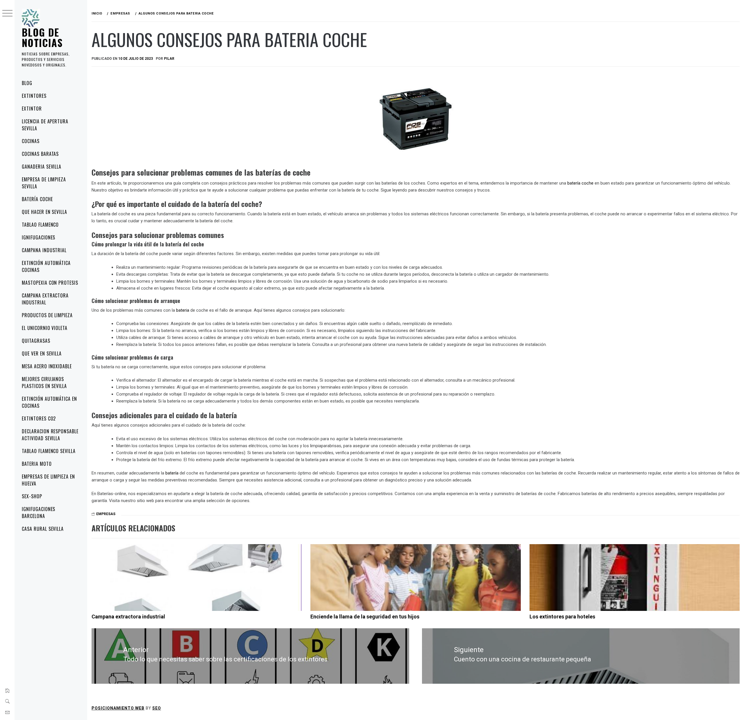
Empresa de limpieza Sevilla (44, 183)
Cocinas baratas (40, 153)
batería (171, 473)
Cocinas (31, 141)
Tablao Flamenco (40, 224)
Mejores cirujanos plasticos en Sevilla (44, 382)
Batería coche (37, 199)
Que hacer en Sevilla (44, 211)
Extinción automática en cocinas (49, 402)
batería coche (580, 183)
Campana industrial (44, 250)
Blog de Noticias (42, 37)
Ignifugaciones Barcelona (38, 512)
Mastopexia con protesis (50, 282)
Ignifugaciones (38, 237)
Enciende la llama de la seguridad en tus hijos (364, 616)
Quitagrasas (36, 340)
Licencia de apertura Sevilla (45, 125)
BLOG (27, 83)
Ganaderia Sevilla (41, 166)
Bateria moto (37, 463)
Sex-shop (32, 496)
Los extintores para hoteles (562, 616)
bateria (182, 310)
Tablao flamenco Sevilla (49, 450)
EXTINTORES (34, 95)
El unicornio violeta (44, 327)
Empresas (105, 514)
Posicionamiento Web (118, 708)
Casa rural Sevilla (43, 528)
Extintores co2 (39, 418)
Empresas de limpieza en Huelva (48, 480)
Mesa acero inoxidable (47, 366)
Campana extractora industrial (45, 299)
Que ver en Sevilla (42, 353)
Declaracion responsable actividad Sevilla (50, 435)
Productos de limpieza (47, 315)
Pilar (169, 59)
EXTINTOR (32, 108)
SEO (156, 708)
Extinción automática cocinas (46, 266)
